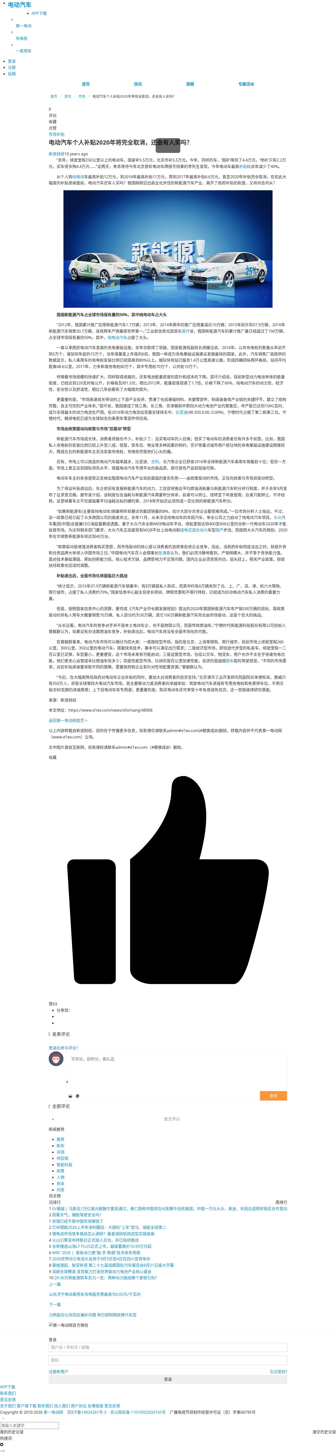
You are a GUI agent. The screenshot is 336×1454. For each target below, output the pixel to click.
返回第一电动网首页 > (68, 720)
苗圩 (186, 331)
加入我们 (62, 1406)
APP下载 (39, 13)
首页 (86, 84)
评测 (60, 1152)
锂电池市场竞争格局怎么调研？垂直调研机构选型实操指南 (103, 1233)
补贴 (60, 134)
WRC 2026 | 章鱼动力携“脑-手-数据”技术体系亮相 (96, 1252)
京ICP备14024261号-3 (86, 1412)
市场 (81, 96)
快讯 (138, 84)
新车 (60, 1145)
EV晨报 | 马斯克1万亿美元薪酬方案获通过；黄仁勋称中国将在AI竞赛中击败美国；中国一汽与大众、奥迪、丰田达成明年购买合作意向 (169, 1208)
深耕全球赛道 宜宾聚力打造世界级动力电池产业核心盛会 (102, 1271)
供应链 (62, 1158)
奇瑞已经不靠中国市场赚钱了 (77, 1221)
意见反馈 (8, 1399)
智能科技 (64, 1164)
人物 (60, 1177)
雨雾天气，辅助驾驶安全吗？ (77, 1215)
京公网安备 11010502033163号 (138, 1412)
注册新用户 (58, 1371)
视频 (190, 84)
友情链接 (95, 1406)
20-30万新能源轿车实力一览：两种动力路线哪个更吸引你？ (106, 1277)
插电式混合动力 (194, 530)
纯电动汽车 (117, 337)
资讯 (67, 96)
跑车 (230, 660)
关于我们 (8, 1406)
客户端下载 (26, 1406)
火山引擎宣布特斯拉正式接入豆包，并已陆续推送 (95, 1240)
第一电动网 (53, 1412)
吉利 (155, 461)
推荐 (60, 1139)
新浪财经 (56, 154)
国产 (219, 530)
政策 (60, 1171)
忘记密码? (278, 1371)
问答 (60, 1189)
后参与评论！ (64, 1048)
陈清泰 (164, 553)
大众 (277, 517)
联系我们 (8, 1393)
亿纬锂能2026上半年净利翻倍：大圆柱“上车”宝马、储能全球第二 (109, 1227)
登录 (168, 1379)
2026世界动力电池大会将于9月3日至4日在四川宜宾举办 (101, 1259)
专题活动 (246, 84)
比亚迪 (181, 412)
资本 (60, 1183)
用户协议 (79, 1406)
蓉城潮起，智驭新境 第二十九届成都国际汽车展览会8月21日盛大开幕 (113, 1265)
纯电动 (78, 176)
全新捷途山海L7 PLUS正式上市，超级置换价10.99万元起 (102, 1246)
